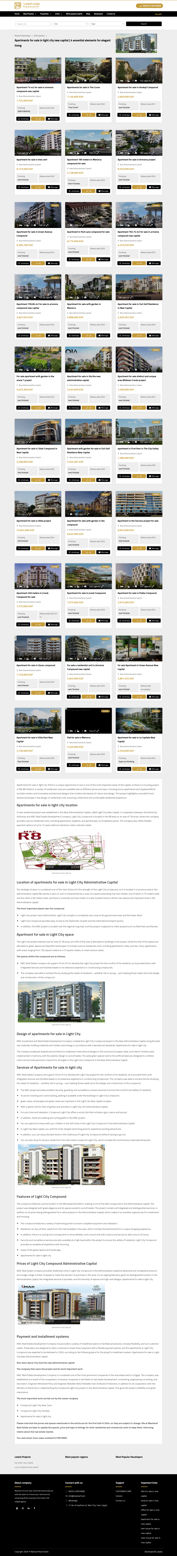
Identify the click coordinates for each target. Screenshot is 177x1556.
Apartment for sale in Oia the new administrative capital (84, 378)
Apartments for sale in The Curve (83, 87)
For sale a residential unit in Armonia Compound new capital (85, 667)
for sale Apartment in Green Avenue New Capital (138, 667)
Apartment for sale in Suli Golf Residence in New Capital (138, 306)
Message (54, 118)
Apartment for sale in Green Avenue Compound (34, 234)
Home (17, 14)
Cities (57, 14)
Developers (98, 14)
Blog (88, 14)
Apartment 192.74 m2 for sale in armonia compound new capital (138, 234)
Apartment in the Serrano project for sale (138, 521)
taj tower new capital (24, 1463)
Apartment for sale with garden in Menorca (84, 306)
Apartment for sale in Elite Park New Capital (35, 739)
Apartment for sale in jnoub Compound (86, 593)
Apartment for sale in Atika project (34, 521)
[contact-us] (173, 1551)
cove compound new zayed (26, 1467)
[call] (173, 1539)
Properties (44, 14)
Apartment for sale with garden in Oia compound (86, 523)
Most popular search (74, 14)
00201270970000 (151, 6)
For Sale (54, 61)
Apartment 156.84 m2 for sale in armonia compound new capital (37, 306)
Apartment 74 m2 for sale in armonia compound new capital (35, 89)
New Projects (28, 14)
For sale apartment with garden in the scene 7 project (35, 378)
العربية (158, 14)
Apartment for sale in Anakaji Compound (138, 87)
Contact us (111, 14)
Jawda (159, 1552)
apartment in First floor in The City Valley (138, 448)
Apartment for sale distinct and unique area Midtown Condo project (137, 378)
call (39, 118)
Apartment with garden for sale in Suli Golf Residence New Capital (88, 450)
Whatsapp (72, 1500)
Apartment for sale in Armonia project (136, 159)
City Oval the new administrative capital (54, 1363)
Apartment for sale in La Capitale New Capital (136, 739)
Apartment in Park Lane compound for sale (88, 232)
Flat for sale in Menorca (78, 737)
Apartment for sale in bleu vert (32, 159)
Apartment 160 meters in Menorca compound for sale (84, 161)
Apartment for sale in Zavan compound (36, 665)
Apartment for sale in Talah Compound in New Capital (37, 450)
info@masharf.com (77, 1496)
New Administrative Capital (30, 96)
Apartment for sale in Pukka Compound (137, 593)
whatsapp (24, 118)
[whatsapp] (173, 1545)
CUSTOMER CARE (123, 1491)
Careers (119, 1496)
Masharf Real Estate (39, 1552)
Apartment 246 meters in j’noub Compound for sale (32, 595)
